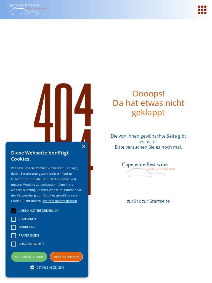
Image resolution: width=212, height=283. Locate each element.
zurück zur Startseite (148, 201)
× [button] (83, 147)
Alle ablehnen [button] (66, 257)
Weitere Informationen (60, 201)
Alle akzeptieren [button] (29, 257)
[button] (47, 267)
